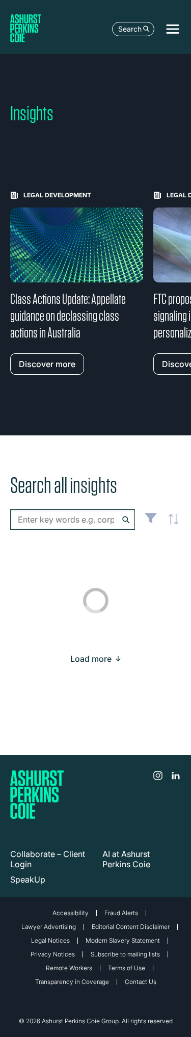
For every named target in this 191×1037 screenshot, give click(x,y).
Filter (151, 522)
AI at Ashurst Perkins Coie (126, 859)
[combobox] (72, 519)
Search (130, 28)
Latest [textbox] (170, 525)
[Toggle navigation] (173, 29)
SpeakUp (27, 879)
